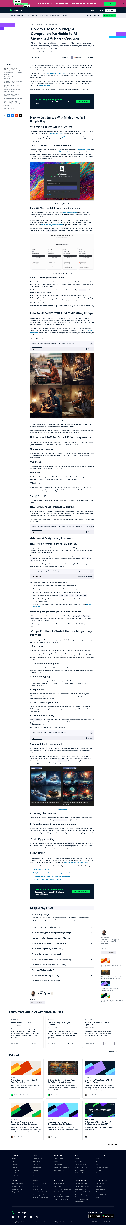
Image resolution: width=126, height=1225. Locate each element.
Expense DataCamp (81, 1167)
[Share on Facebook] (12, 115)
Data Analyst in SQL (81, 1183)
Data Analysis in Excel (40, 1195)
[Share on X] (20, 115)
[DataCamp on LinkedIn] (25, 1217)
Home (33, 24)
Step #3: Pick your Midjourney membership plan (13, 81)
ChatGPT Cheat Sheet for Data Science (47, 879)
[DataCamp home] (25, 1212)
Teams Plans (58, 1164)
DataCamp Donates (81, 1176)
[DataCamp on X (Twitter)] (19, 1217)
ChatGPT (99, 1176)
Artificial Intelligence (51, 24)
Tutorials (39, 24)
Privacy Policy (15, 1222)
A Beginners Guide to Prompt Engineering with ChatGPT (52, 873)
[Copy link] (4, 115)
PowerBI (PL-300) (101, 1195)
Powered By (82, 348)
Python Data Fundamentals (62, 1189)
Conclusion (6, 105)
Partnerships (16, 1170)
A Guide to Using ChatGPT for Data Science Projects (51, 876)
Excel (97, 1173)
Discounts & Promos (81, 1164)
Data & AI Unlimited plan (61, 1167)
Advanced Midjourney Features (13, 98)
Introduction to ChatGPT (41, 869)
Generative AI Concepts (21, 1022)
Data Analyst (100, 1183)
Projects (35, 1170)
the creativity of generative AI (55, 73)
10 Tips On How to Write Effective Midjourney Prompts (12, 102)
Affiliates (14, 1167)
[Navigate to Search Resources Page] (88, 15)
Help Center (15, 1173)
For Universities (79, 1173)
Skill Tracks (36, 1161)
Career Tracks (37, 1158)
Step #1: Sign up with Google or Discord (13, 73)
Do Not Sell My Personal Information (40, 1222)
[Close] (123, 4)
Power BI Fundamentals (61, 1192)
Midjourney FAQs (8, 108)
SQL (97, 1164)
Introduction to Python (39, 1183)
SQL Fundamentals (59, 1186)
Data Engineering (17, 1189)
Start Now (109, 4)
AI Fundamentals (59, 1183)
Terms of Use (70, 1222)
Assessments (37, 1173)
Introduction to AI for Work (41, 1197)
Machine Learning (17, 1186)
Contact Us (15, 1176)
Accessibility (55, 1222)
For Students (79, 1161)
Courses (35, 1164)
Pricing (56, 1161)
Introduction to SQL (39, 1186)
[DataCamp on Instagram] (37, 1217)
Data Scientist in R (80, 1189)
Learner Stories (79, 1170)
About (14, 1158)
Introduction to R (38, 1189)
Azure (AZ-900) (100, 1197)
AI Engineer (99, 1192)
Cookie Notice (25, 1222)
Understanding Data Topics (62, 1199)
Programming (16, 1192)
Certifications (37, 1167)
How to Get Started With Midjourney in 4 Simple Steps (12, 69)
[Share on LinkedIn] (8, 115)
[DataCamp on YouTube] (31, 1217)
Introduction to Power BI (40, 1192)
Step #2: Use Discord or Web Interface (12, 77)
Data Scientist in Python (82, 1186)
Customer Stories (59, 1170)
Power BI (98, 1170)
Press (13, 1161)
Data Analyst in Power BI (82, 1192)
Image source (62, 809)
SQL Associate (100, 1186)
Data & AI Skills (58, 1158)
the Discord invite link (64, 152)
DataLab (35, 1176)
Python (98, 1158)
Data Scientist (100, 1189)
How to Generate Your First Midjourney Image (11, 90)
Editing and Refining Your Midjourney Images (11, 94)
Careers (14, 1164)
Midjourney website (57, 133)
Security (62, 1222)
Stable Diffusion (44, 85)
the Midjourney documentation (52, 225)
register (63, 137)
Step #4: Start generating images (11, 86)
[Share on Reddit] (16, 115)
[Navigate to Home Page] (16, 10)
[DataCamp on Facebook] (13, 1217)
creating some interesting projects (76, 862)
